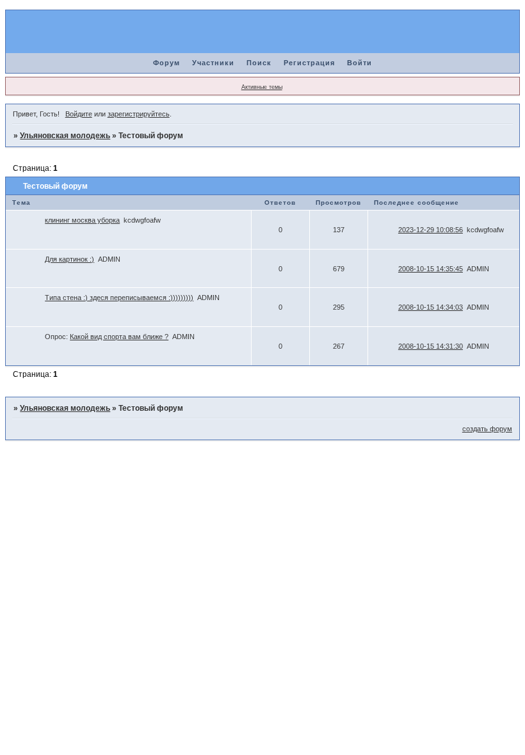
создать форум (487, 429)
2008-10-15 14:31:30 (430, 346)
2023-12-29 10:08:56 (430, 230)
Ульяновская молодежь (65, 135)
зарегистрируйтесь (139, 114)
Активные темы (261, 87)
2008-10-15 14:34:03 (430, 307)
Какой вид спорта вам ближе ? (119, 336)
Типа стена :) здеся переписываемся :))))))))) (119, 297)
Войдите (78, 114)
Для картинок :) (69, 259)
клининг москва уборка (82, 220)
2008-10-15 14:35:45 (430, 269)
